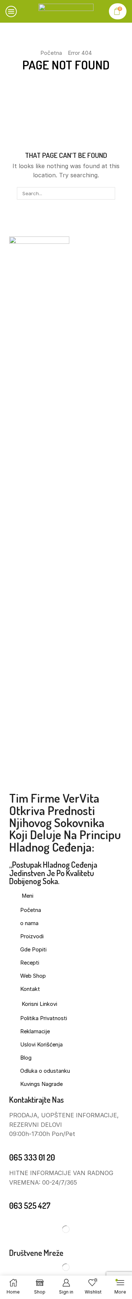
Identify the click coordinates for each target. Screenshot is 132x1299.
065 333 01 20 (32, 1157)
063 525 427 (30, 1205)
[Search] (108, 193)
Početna (51, 52)
